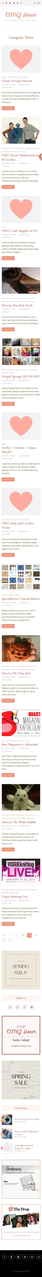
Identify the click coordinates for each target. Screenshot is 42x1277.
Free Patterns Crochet (22, 148)
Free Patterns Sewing (11, 370)
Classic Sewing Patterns (17, 81)
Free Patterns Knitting (12, 298)
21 (36, 935)
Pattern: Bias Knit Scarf (17, 305)
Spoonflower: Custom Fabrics (21, 599)
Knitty (27, 298)
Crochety (6, 148)
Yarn (27, 519)
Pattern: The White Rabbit (19, 822)
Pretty (23, 151)
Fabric (4, 595)
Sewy (27, 77)
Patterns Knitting (26, 301)
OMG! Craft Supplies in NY (20, 231)
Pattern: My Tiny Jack (16, 673)
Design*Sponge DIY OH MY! (21, 376)
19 (23, 935)
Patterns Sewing (15, 77)
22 (4, 940)
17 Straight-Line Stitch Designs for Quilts (24, 1146)
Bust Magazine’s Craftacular (20, 744)
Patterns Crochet (10, 151)
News (4, 77)
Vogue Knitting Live (15, 896)
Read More (8, 108)
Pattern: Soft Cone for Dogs (27, 1119)
